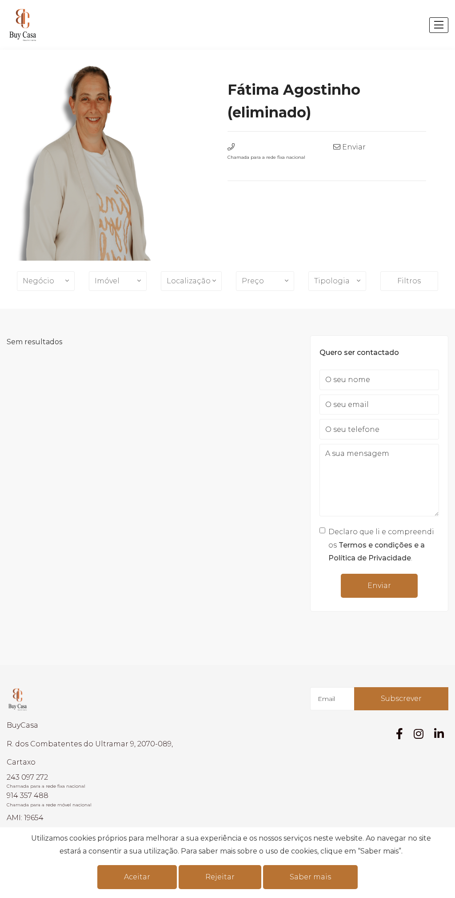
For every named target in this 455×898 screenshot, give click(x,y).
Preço (253, 281)
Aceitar (137, 877)
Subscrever (401, 698)
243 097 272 (27, 777)
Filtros (409, 281)
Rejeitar (220, 877)
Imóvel (107, 281)
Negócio (38, 281)
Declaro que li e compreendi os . (381, 545)
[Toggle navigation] (438, 25)
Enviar (354, 147)
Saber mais (310, 877)
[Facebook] (399, 734)
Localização (189, 281)
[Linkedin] (439, 734)
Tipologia (332, 281)
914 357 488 (27, 795)
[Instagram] (418, 734)
